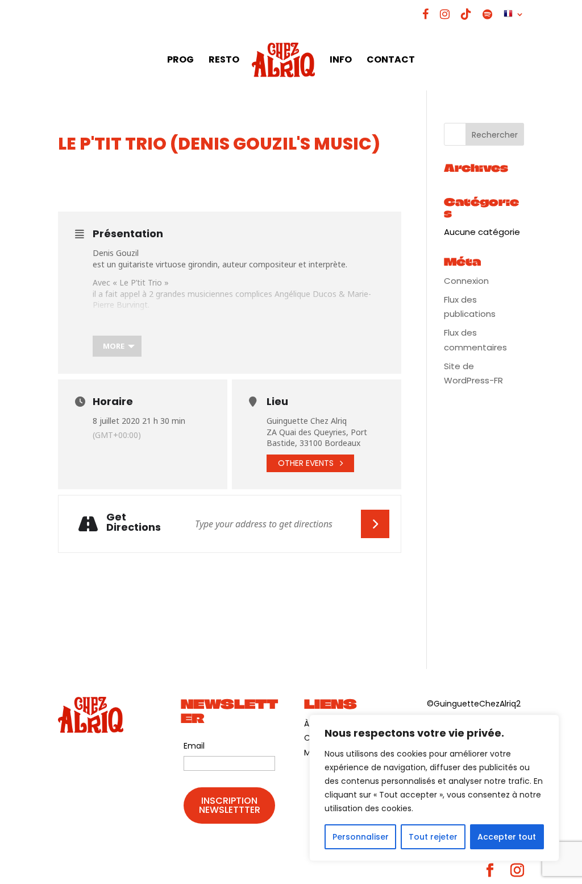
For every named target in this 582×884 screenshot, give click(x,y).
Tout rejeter (433, 836)
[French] (514, 18)
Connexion (466, 281)
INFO (341, 61)
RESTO (224, 61)
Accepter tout (506, 836)
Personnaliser (360, 836)
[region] (434, 787)
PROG (180, 61)
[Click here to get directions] (375, 524)
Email (194, 745)
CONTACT (391, 61)
